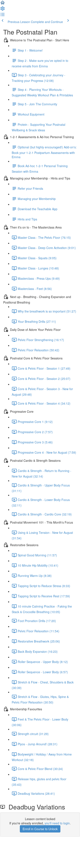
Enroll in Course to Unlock (40, 829)
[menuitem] (2, 10)
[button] (2, 4)
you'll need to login (57, 823)
